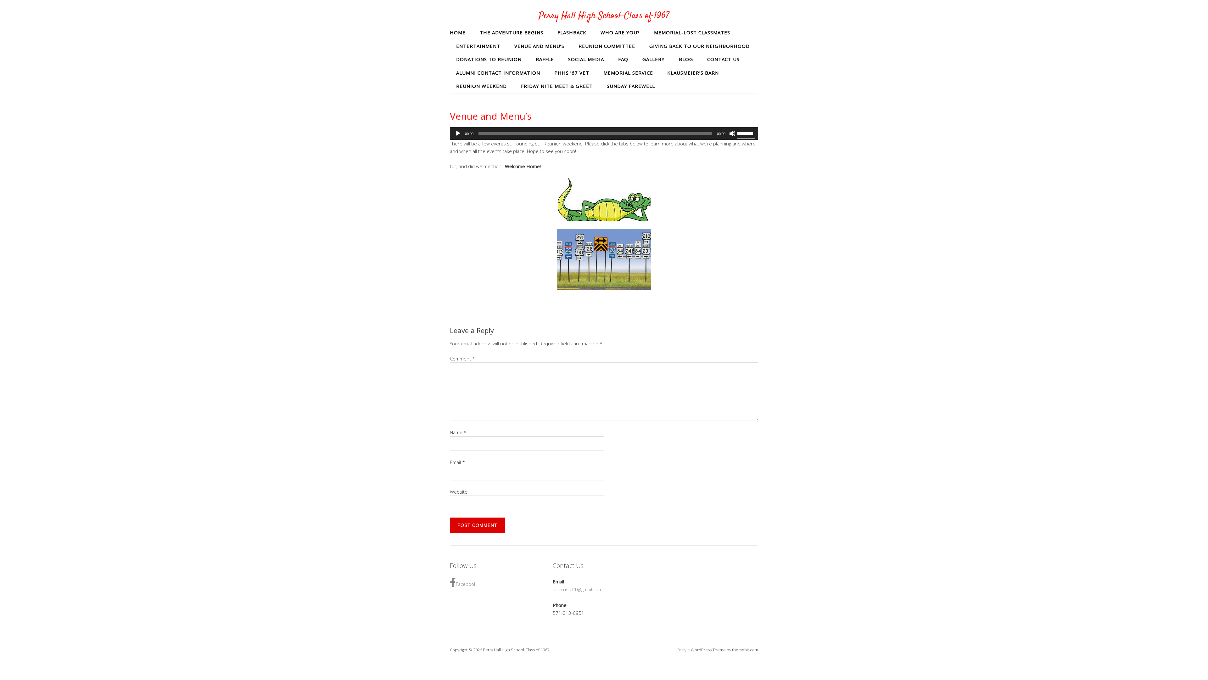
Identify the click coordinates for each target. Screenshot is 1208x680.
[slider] (746, 133)
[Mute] (732, 133)
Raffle (545, 59)
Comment (462, 358)
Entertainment (478, 46)
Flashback (571, 32)
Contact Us (723, 59)
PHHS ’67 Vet (571, 73)
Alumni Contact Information (498, 73)
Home (458, 32)
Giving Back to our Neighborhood (699, 46)
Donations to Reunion (489, 59)
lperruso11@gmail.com (577, 589)
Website (458, 492)
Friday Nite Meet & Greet (557, 86)
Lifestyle (682, 650)
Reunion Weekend (481, 86)
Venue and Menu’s (539, 46)
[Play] (458, 133)
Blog (686, 59)
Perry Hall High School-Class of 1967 (604, 16)
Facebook (466, 584)
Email (457, 462)
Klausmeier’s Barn (693, 73)
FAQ (623, 59)
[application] (604, 133)
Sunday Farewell (631, 86)
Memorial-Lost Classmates (692, 32)
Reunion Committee (607, 46)
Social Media (586, 59)
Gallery (653, 59)
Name (458, 432)
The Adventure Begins (511, 32)
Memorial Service (628, 73)
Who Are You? (620, 32)
